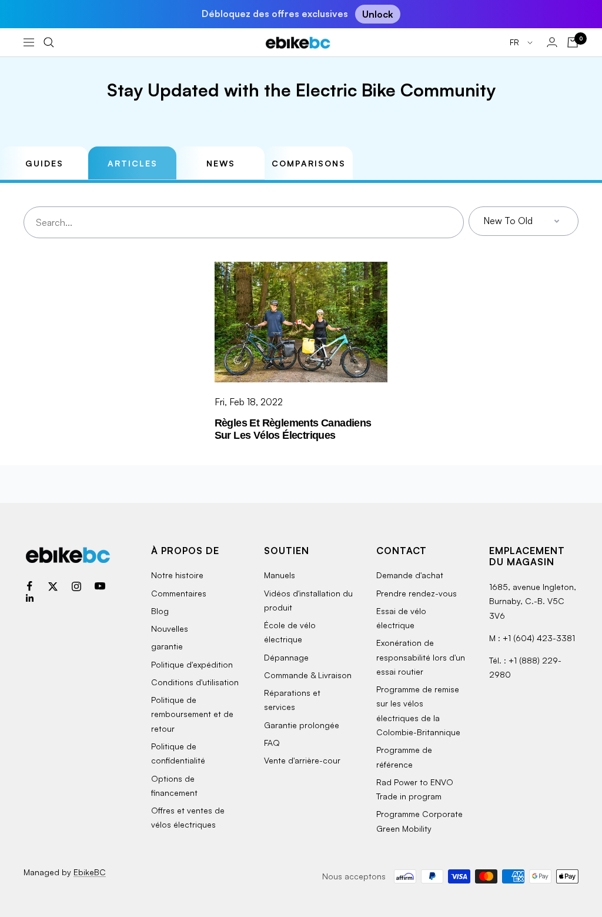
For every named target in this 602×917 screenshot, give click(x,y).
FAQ (272, 743)
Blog (160, 611)
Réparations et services (292, 700)
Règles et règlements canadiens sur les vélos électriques (293, 429)
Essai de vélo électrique (401, 618)
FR (515, 42)
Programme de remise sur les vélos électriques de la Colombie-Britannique (418, 710)
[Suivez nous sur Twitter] (53, 586)
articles (133, 163)
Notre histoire (177, 575)
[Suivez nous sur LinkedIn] (29, 598)
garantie (167, 646)
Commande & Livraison (308, 675)
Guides (44, 163)
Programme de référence (404, 757)
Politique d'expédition (192, 664)
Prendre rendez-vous (416, 593)
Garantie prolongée (301, 725)
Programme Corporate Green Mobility (419, 821)
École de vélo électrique (290, 632)
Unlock (377, 14)
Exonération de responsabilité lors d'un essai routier (420, 657)
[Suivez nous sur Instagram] (76, 586)
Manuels (279, 575)
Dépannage (286, 657)
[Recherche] (49, 42)
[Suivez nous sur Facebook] (29, 586)
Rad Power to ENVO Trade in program (414, 789)
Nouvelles (169, 628)
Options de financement (174, 785)
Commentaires (178, 593)
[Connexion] (552, 42)
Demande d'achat (409, 575)
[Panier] (572, 42)
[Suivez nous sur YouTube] (100, 586)
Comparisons (309, 163)
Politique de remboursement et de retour (192, 714)
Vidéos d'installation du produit (308, 600)
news (220, 163)
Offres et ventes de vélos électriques (188, 817)
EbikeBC (89, 872)
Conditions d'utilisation (195, 682)
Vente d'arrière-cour (302, 760)
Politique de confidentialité (178, 753)
